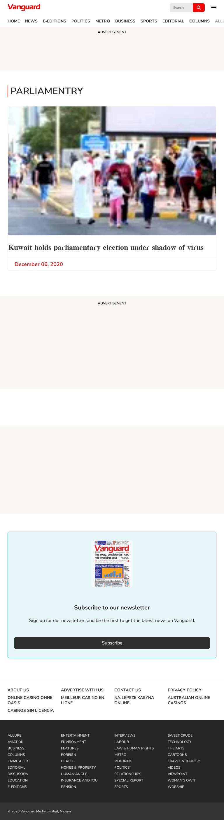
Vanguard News (24, 7)
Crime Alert (19, 761)
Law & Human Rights (134, 748)
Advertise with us (82, 690)
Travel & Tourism (184, 761)
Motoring (123, 761)
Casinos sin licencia (31, 710)
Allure (14, 735)
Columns (199, 21)
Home (14, 21)
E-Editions (54, 21)
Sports (149, 21)
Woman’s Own (181, 780)
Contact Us (127, 690)
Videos (174, 767)
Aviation (16, 742)
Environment (73, 742)
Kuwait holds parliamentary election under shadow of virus (106, 246)
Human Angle (74, 774)
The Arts (176, 748)
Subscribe (112, 643)
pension (68, 786)
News (31, 21)
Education (18, 780)
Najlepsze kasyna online (134, 700)
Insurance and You (79, 780)
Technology (179, 742)
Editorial (173, 21)
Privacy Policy (185, 690)
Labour (121, 742)
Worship (176, 786)
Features (69, 748)
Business (125, 21)
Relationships (127, 774)
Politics (80, 21)
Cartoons (177, 754)
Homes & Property (78, 767)
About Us (18, 690)
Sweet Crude (180, 735)
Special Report (128, 780)
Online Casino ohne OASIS (30, 700)
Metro (102, 21)
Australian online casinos (189, 700)
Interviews (124, 735)
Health (67, 761)
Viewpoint (177, 774)
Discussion (18, 774)
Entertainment (75, 735)
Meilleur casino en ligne (82, 700)
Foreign (68, 754)
